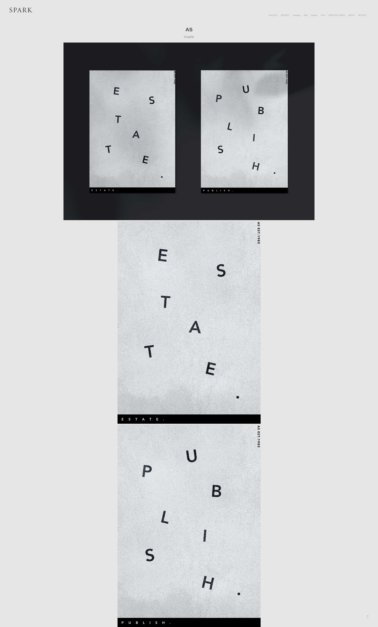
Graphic (314, 15)
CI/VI (323, 15)
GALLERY (273, 15)
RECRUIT (362, 15)
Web (306, 15)
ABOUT (351, 15)
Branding (296, 15)
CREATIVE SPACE (336, 15)
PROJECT (285, 15)
